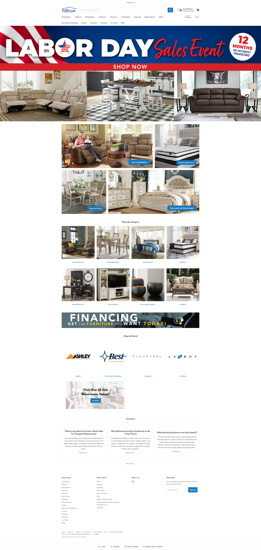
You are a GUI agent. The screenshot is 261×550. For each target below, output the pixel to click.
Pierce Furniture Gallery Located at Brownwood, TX (76, 534)
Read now (83, 453)
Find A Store (125, 17)
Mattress (78, 17)
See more (129, 463)
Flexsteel (104, 23)
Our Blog (100, 508)
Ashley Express (149, 17)
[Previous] (6, 74)
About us (113, 17)
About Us (100, 484)
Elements (93, 23)
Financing (137, 17)
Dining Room (90, 17)
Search (99, 481)
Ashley (161, 17)
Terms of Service (102, 493)
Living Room (66, 17)
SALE (123, 23)
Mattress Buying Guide (104, 499)
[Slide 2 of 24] (130, 73)
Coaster (84, 23)
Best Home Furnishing (70, 23)
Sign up (193, 490)
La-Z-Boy (114, 23)
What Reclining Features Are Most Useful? (177, 432)
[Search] (170, 10)
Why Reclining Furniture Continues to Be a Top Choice (130, 432)
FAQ (98, 496)
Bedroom (102, 17)
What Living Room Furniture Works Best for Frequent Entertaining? (84, 432)
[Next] (255, 74)
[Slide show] (130, 73)
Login (197, 17)
